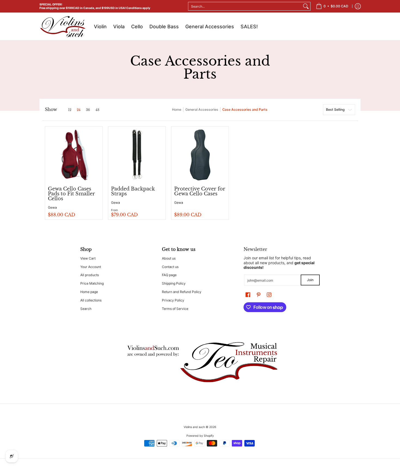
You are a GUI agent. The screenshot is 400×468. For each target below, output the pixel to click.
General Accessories (201, 109)
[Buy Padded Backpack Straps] (137, 155)
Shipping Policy (174, 283)
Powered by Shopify (200, 436)
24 (79, 110)
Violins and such (194, 427)
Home (176, 109)
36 (88, 110)
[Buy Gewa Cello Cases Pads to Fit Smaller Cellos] (74, 155)
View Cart (88, 258)
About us (169, 258)
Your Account (90, 267)
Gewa (52, 207)
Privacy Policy (173, 300)
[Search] (305, 6)
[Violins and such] (62, 26)
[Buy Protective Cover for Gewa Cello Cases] (200, 155)
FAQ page (169, 275)
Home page (89, 292)
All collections (90, 300)
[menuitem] (332, 6)
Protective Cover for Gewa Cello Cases (199, 191)
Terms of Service (175, 309)
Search (85, 309)
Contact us (170, 267)
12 (69, 110)
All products (89, 275)
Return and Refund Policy (181, 292)
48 (97, 110)
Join (310, 280)
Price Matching (92, 283)
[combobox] (244, 6)
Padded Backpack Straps (133, 191)
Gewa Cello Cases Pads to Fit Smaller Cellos (71, 194)
